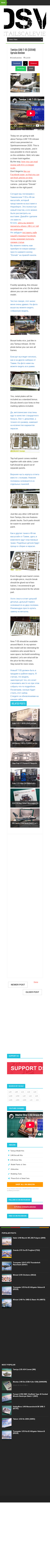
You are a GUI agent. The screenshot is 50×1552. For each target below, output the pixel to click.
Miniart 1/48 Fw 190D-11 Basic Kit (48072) (29, 1300)
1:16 (24, 1095)
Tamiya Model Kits (17, 1151)
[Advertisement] (25, 1026)
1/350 (24, 1099)
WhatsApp (20, 68)
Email (31, 68)
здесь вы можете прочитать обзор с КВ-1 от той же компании (24, 226)
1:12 (30, 1095)
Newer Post (18, 985)
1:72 (22, 1091)
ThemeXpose (29, 1499)
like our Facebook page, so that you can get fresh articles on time (24, 174)
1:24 (34, 1091)
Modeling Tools (16, 1174)
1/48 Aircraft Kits (16, 1155)
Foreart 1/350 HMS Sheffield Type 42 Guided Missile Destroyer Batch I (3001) (30, 1395)
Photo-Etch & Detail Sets (20, 1178)
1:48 (16, 1091)
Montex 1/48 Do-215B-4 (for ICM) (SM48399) (30, 1382)
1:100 (10, 1099)
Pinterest (34, 63)
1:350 (17, 1099)
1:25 (31, 1099)
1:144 (10, 1095)
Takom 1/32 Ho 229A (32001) (24, 1419)
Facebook (16, 63)
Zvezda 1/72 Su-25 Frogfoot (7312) (26, 1250)
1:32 (28, 1091)
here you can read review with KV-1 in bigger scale (24, 165)
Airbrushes (15, 1169)
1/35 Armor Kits (16, 1160)
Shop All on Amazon (25, 1184)
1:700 (17, 1095)
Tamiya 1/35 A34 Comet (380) (24, 1369)
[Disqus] (25, 872)
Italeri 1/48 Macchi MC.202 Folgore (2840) (29, 1238)
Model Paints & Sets (18, 1164)
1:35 (10, 1091)
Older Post (32, 992)
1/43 (37, 1099)
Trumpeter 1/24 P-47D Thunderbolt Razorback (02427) (26, 1264)
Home (36, 982)
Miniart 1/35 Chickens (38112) (24, 1275)
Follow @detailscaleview (26, 1207)
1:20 (36, 1095)
